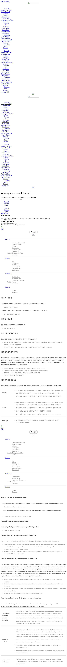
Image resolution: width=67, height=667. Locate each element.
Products (6, 23)
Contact (6, 205)
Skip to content (5, 1)
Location (14, 255)
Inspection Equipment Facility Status (16, 281)
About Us (6, 8)
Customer (6, 44)
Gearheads (15, 270)
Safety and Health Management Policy (15, 252)
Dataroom (15, 284)
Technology (7, 35)
